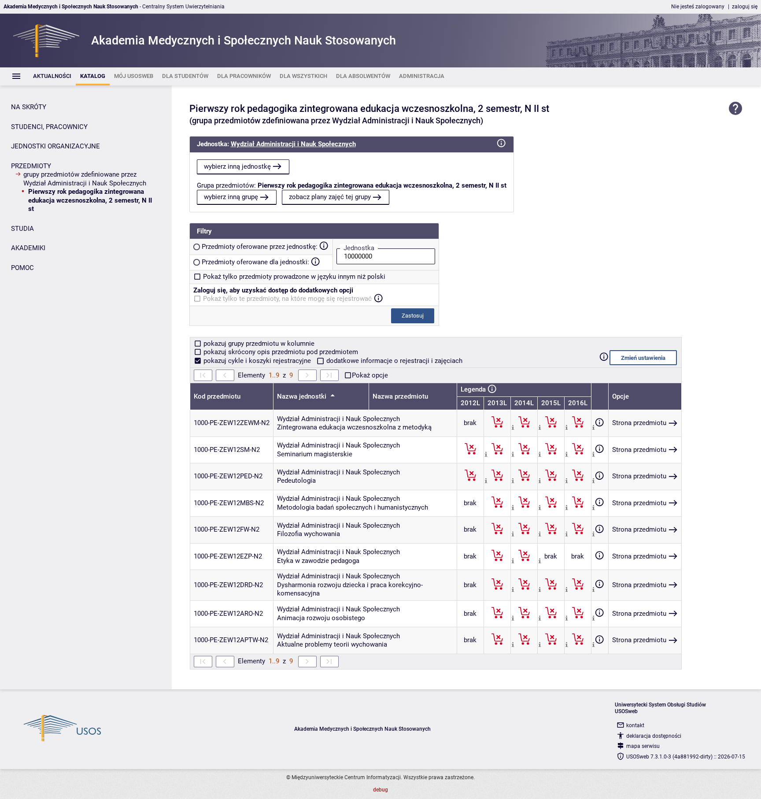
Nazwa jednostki (302, 396)
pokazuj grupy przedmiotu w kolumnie (258, 344)
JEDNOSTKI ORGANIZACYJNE (55, 146)
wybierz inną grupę (231, 197)
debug (380, 790)
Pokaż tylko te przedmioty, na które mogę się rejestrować (287, 299)
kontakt (635, 725)
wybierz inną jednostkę (237, 166)
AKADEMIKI (28, 248)
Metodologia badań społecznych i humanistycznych (352, 507)
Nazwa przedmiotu (400, 396)
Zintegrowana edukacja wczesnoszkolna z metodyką (354, 427)
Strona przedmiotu (639, 423)
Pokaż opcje (370, 375)
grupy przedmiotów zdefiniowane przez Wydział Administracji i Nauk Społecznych (84, 178)
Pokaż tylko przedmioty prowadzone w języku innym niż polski (294, 277)
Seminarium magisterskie (314, 454)
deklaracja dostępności (653, 736)
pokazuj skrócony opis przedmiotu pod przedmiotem (280, 352)
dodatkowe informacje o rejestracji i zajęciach (393, 361)
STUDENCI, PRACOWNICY (49, 127)
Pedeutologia (296, 481)
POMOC (22, 268)
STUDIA (22, 229)
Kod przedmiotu (217, 396)
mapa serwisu (643, 746)
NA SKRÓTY (28, 107)
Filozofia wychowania (308, 534)
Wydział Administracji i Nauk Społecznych (293, 144)
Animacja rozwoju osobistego (321, 618)
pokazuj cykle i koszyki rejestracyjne (257, 361)
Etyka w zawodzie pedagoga (318, 561)
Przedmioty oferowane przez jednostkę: (259, 247)
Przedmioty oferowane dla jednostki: (255, 262)
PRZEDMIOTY (31, 166)
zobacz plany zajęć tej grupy (330, 197)
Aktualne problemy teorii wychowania (332, 644)
